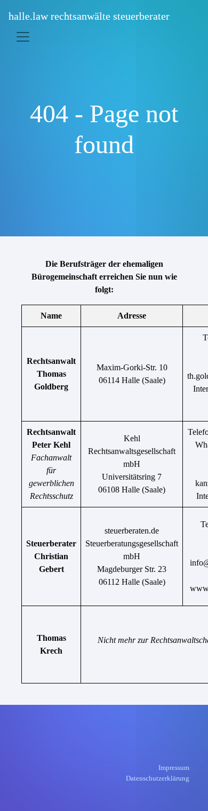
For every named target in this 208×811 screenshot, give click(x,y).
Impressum (173, 768)
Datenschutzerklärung (157, 778)
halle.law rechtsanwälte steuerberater (89, 16)
